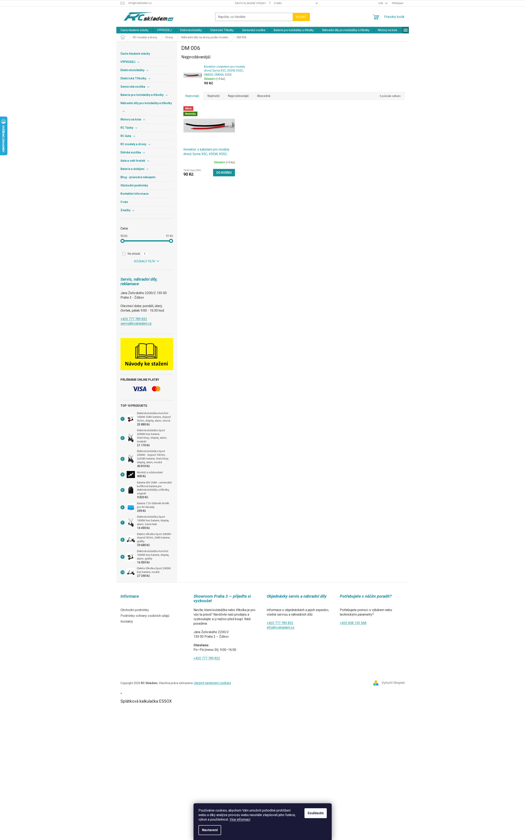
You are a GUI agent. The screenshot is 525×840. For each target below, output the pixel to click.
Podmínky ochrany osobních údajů (144, 616)
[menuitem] (134, 30)
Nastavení (210, 830)
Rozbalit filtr (144, 261)
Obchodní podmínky (134, 610)
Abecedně (263, 96)
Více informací (240, 819)
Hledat (301, 17)
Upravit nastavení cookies (212, 683)
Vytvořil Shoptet (393, 683)
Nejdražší (213, 96)
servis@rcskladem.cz (136, 323)
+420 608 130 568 (353, 623)
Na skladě (137, 253)
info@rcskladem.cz (280, 627)
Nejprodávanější (238, 96)
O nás (278, 3)
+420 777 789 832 (133, 319)
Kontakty (126, 621)
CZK (381, 3)
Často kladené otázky (250, 3)
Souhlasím (316, 813)
